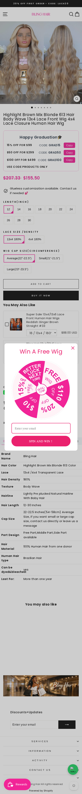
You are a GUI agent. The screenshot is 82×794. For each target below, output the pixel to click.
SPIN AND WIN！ (41, 441)
